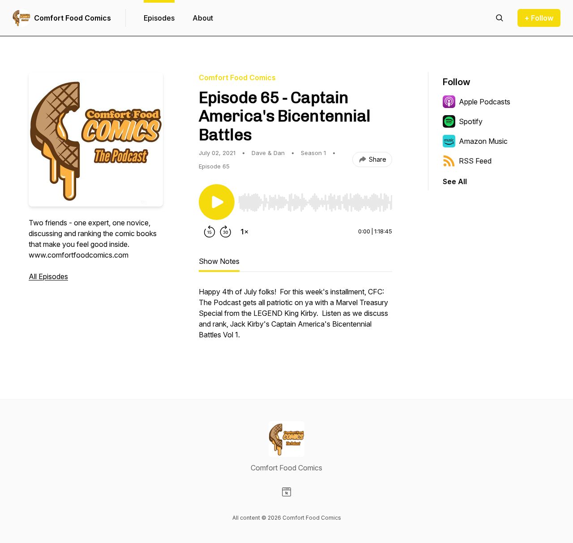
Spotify (471, 121)
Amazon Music (483, 141)
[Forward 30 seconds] (225, 231)
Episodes (159, 17)
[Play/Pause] (217, 202)
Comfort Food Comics (72, 17)
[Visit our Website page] (286, 491)
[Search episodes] (499, 18)
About (202, 17)
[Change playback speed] (244, 231)
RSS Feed (475, 160)
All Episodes (48, 276)
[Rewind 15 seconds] (209, 231)
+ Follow (539, 17)
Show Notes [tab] (219, 261)
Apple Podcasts (484, 101)
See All (455, 181)
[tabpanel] (295, 317)
